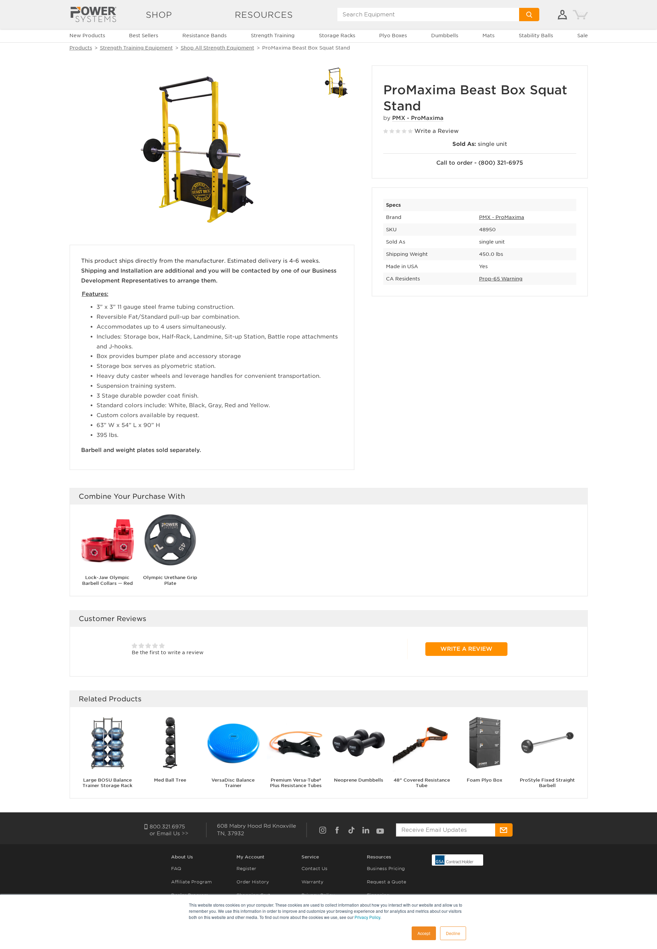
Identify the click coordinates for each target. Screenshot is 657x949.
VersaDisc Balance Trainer (233, 782)
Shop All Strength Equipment (217, 47)
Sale (582, 35)
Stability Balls (536, 35)
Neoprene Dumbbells (358, 779)
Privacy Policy (367, 917)
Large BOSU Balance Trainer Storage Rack (107, 782)
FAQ (176, 868)
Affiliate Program (191, 881)
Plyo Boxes (393, 35)
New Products (87, 35)
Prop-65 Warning (501, 278)
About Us (182, 856)
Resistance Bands (204, 35)
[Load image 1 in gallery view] (337, 82)
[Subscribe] (504, 830)
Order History (252, 881)
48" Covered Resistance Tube (422, 782)
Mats (488, 35)
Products (80, 47)
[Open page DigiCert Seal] (454, 859)
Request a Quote (386, 881)
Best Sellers (143, 35)
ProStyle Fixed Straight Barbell (547, 782)
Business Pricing (386, 868)
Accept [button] (423, 933)
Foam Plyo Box (484, 779)
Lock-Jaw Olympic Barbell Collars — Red (107, 580)
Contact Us (314, 868)
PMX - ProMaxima (417, 118)
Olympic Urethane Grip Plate (170, 580)
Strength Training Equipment (136, 47)
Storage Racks (337, 35)
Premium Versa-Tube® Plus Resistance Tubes (296, 782)
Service (310, 856)
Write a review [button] (466, 649)
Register (246, 868)
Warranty (312, 881)
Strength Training (273, 35)
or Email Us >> (169, 833)
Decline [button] (453, 933)
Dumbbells (444, 35)
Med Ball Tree (170, 779)
